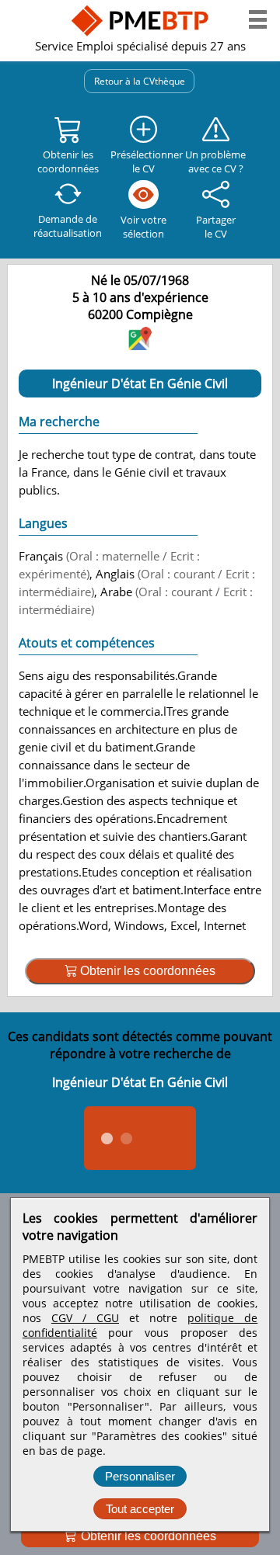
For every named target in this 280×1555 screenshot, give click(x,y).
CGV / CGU (85, 1317)
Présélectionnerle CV (143, 161)
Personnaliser (140, 1476)
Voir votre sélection (143, 227)
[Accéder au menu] (257, 19)
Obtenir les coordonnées (147, 1536)
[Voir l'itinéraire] (140, 345)
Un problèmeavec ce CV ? (215, 161)
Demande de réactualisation (67, 226)
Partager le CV (216, 227)
